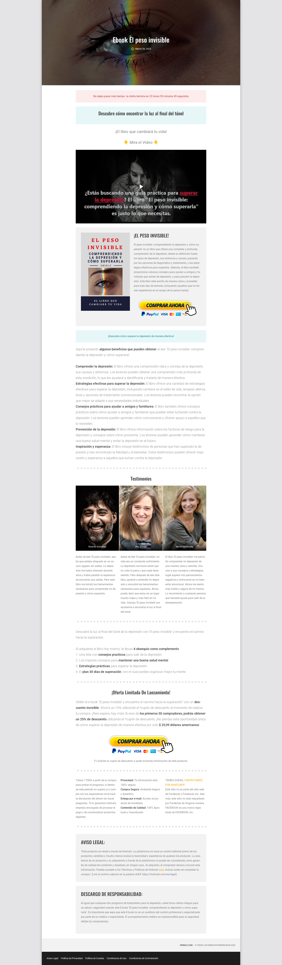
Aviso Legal (52, 958)
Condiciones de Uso (116, 958)
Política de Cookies (94, 958)
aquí (161, 869)
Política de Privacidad (72, 958)
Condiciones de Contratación (143, 958)
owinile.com (186, 945)
